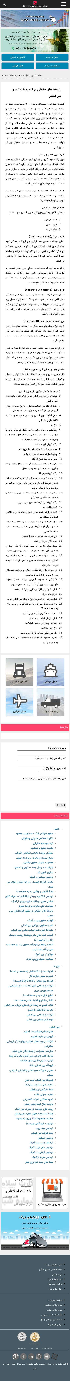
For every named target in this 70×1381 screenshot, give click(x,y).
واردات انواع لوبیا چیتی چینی (38, 1104)
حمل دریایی (52, 57)
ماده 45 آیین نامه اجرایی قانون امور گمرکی (32, 930)
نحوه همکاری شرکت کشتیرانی (38, 1099)
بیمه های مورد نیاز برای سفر (39, 1162)
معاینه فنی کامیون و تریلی (51, 1314)
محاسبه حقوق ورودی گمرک (39, 959)
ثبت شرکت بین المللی (42, 1133)
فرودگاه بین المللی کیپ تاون (39, 1080)
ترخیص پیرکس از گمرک (41, 877)
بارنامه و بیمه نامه (55, 1284)
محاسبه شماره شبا (55, 1300)
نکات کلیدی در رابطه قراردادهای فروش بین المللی (29, 1005)
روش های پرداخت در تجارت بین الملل (34, 1109)
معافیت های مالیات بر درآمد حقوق (36, 906)
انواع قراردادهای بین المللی (40, 1015)
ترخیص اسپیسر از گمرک (41, 1143)
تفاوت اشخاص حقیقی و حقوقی (37, 838)
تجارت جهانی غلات (43, 1095)
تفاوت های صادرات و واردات (39, 1085)
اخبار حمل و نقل (55, 1289)
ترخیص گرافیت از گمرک (41, 1153)
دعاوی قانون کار (45, 872)
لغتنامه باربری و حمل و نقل (51, 1319)
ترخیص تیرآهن (45, 1138)
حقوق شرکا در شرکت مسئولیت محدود (34, 834)
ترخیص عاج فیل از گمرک (41, 1148)
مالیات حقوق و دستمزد (42, 848)
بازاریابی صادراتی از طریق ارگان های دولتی (32, 1051)
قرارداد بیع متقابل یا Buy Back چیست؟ (33, 981)
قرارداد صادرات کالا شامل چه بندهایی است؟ (31, 971)
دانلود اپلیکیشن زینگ (53, 1264)
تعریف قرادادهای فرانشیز (40, 1010)
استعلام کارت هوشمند (53, 1305)
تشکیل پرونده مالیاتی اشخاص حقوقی (34, 853)
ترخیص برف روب (44, 1128)
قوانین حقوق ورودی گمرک (40, 921)
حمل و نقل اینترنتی (54, 1279)
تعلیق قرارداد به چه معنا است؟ (38, 995)
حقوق (57, 829)
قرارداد (56, 966)
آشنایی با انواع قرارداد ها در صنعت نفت (33, 1000)
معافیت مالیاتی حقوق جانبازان (38, 863)
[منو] (64, 4)
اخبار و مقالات (14, 75)
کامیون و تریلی (18, 57)
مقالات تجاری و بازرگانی (32, 75)
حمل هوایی (17, 66)
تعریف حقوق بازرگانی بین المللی (37, 925)
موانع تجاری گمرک (44, 954)
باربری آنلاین (57, 1274)
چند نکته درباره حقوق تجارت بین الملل (34, 1114)
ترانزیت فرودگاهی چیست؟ (39, 1124)
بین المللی (55, 1027)
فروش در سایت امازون (42, 1037)
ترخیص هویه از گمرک (42, 1157)
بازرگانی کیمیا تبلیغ (55, 1324)
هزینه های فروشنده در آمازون (38, 1032)
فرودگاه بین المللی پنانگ (41, 1066)
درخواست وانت (52, 66)
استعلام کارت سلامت (54, 1310)
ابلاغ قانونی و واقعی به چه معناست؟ (34, 892)
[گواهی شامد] (22, 1336)
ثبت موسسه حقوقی (43, 843)
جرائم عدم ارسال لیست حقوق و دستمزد (33, 867)
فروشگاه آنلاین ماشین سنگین (50, 1269)
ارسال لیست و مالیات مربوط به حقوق (34, 858)
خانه (4, 75)
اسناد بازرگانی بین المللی (41, 1090)
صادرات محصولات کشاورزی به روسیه (34, 1119)
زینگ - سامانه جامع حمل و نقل (35, 6)
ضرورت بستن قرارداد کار (41, 976)
